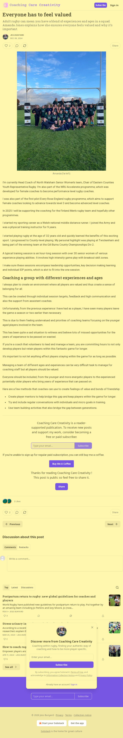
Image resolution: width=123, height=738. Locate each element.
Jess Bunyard (17, 35)
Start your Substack (53, 723)
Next (110, 524)
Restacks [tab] (23, 547)
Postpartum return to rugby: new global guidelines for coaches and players (49, 598)
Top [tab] (6, 587)
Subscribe (101, 5)
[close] (92, 627)
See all (9, 667)
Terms (68, 715)
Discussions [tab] (27, 587)
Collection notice (82, 715)
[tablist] (16, 547)
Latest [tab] (14, 587)
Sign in (114, 5)
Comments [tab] (10, 547)
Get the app (77, 723)
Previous (15, 524)
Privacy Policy (85, 675)
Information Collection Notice (60, 675)
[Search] (117, 587)
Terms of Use (77, 672)
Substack (45, 731)
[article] (61, 606)
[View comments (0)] (17, 45)
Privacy (59, 715)
